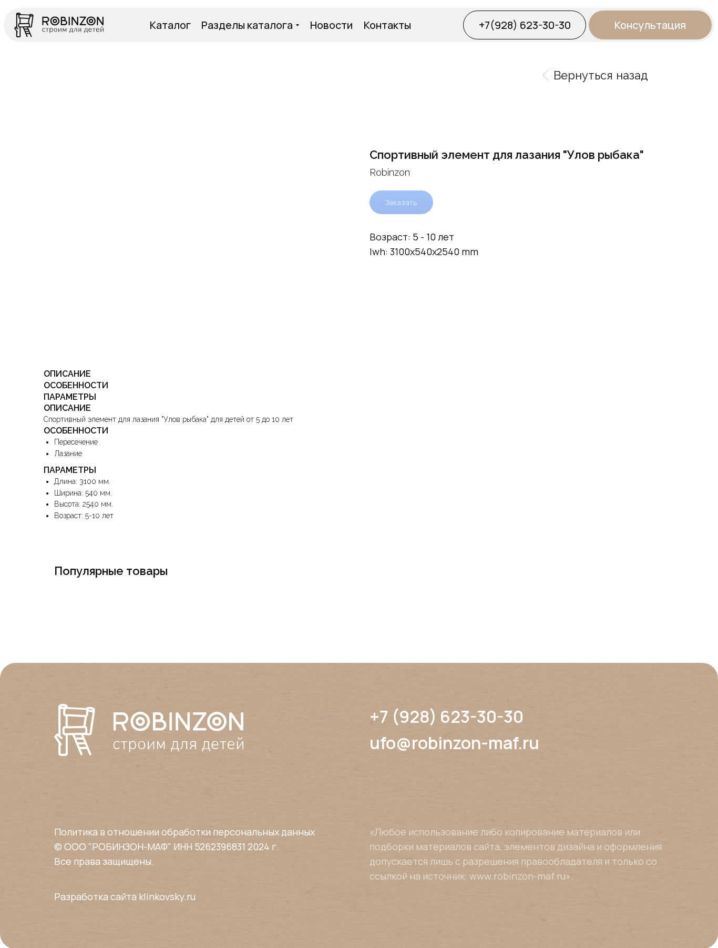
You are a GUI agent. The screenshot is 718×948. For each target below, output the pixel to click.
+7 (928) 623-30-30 (447, 716)
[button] (650, 25)
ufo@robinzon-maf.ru (454, 742)
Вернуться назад (600, 75)
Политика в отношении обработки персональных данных (184, 831)
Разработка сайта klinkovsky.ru (125, 896)
